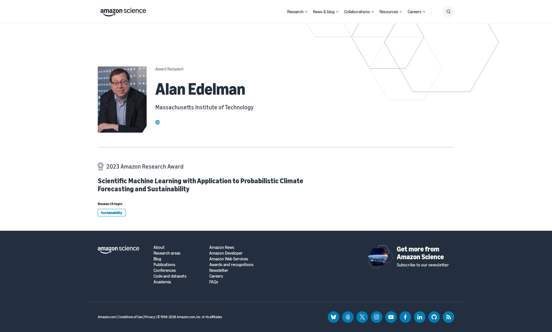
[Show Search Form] (448, 11)
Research (295, 11)
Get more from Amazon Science (420, 252)
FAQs (213, 282)
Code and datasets (170, 276)
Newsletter (218, 270)
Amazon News (221, 247)
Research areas (167, 253)
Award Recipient (169, 68)
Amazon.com (107, 317)
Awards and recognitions (231, 264)
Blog (157, 259)
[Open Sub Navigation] (306, 11)
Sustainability (111, 212)
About (159, 247)
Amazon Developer (226, 253)
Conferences (165, 270)
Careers (414, 11)
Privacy (149, 317)
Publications (164, 264)
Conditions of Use (130, 317)
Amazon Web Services (228, 259)
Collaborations (357, 11)
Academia (162, 282)
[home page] (123, 10)
